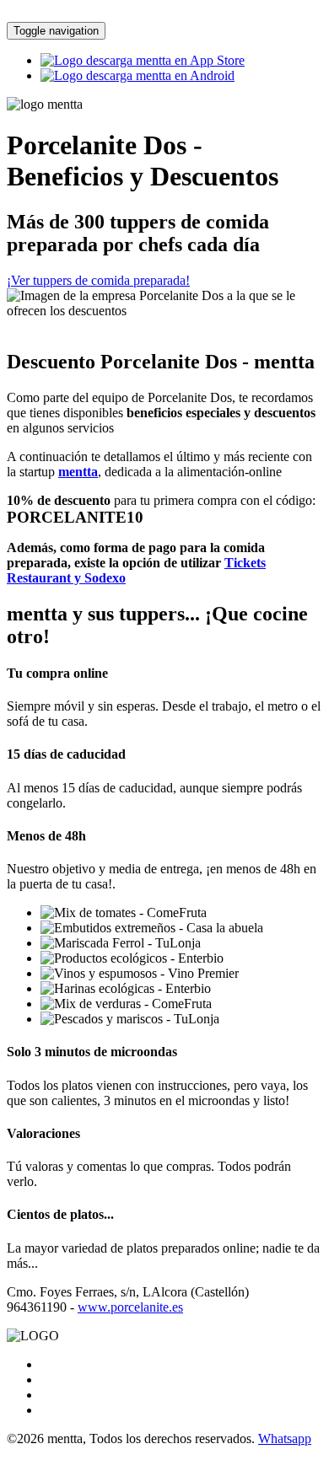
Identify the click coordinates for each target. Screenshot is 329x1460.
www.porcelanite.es (130, 1307)
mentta (78, 471)
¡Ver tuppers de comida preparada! (98, 280)
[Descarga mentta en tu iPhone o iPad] (142, 60)
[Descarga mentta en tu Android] (137, 75)
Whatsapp (284, 1438)
